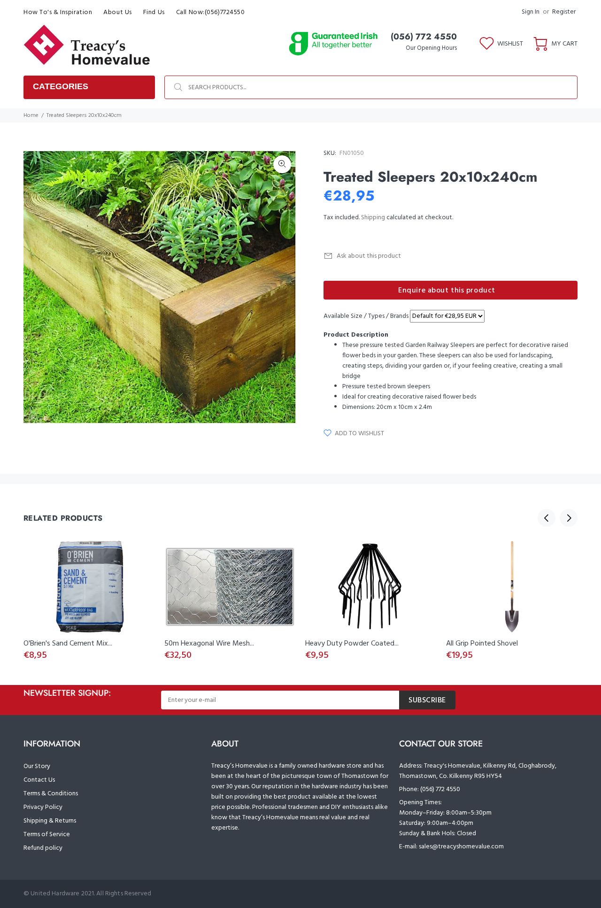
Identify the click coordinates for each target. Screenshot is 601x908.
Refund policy (42, 848)
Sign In (530, 12)
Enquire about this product (446, 291)
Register (564, 12)
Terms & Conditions (50, 793)
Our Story (36, 766)
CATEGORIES (60, 86)
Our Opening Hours (431, 48)
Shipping (373, 217)
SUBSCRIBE (427, 700)
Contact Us (39, 780)
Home (31, 115)
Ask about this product (369, 256)
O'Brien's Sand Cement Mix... (67, 644)
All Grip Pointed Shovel (482, 644)
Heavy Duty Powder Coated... (352, 644)
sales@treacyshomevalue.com (461, 846)
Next (569, 518)
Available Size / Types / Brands (366, 316)
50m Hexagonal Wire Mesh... (209, 644)
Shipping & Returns (49, 821)
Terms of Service (46, 834)
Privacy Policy (42, 807)
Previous (546, 518)
